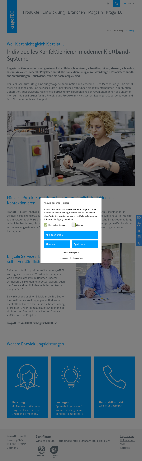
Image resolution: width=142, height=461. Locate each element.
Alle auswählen (54, 235)
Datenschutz (78, 258)
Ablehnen (51, 244)
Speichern (79, 244)
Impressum (63, 258)
